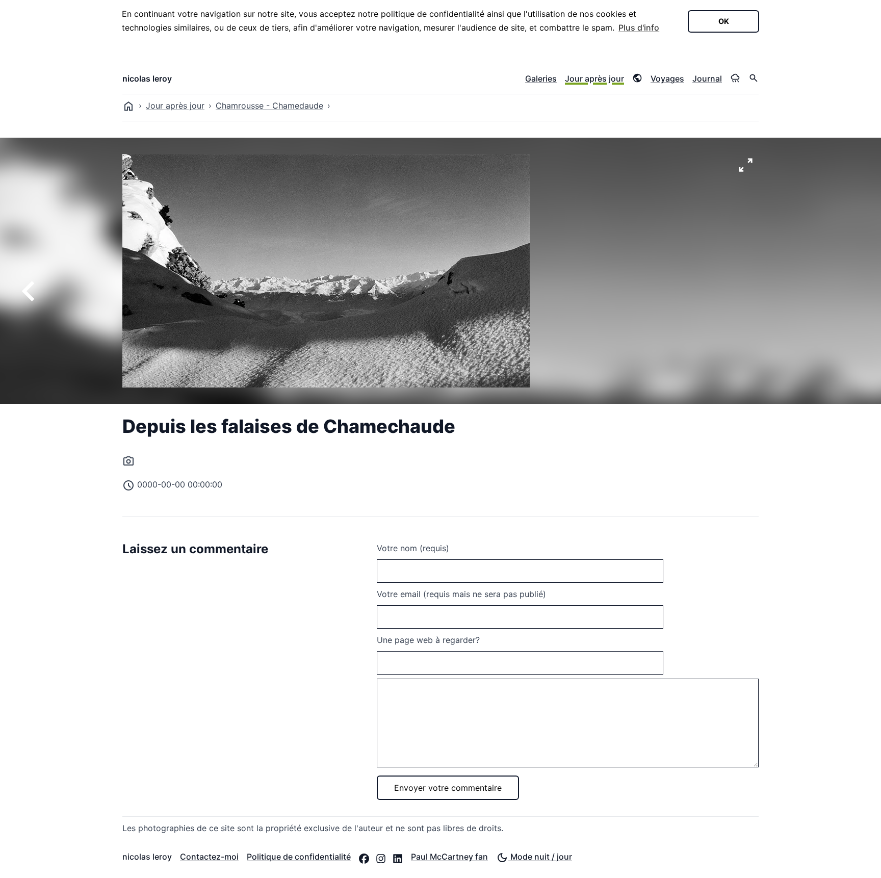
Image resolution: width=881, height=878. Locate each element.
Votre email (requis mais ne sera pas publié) (461, 594)
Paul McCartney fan (449, 856)
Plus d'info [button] (638, 27)
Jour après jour (594, 78)
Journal (707, 78)
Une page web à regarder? (428, 640)
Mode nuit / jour (540, 856)
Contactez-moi (209, 856)
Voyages (667, 78)
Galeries (541, 78)
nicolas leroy (147, 78)
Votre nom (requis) (413, 548)
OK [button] (723, 21)
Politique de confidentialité (299, 856)
